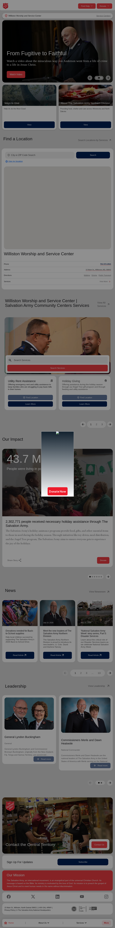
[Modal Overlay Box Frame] (57, 464)
